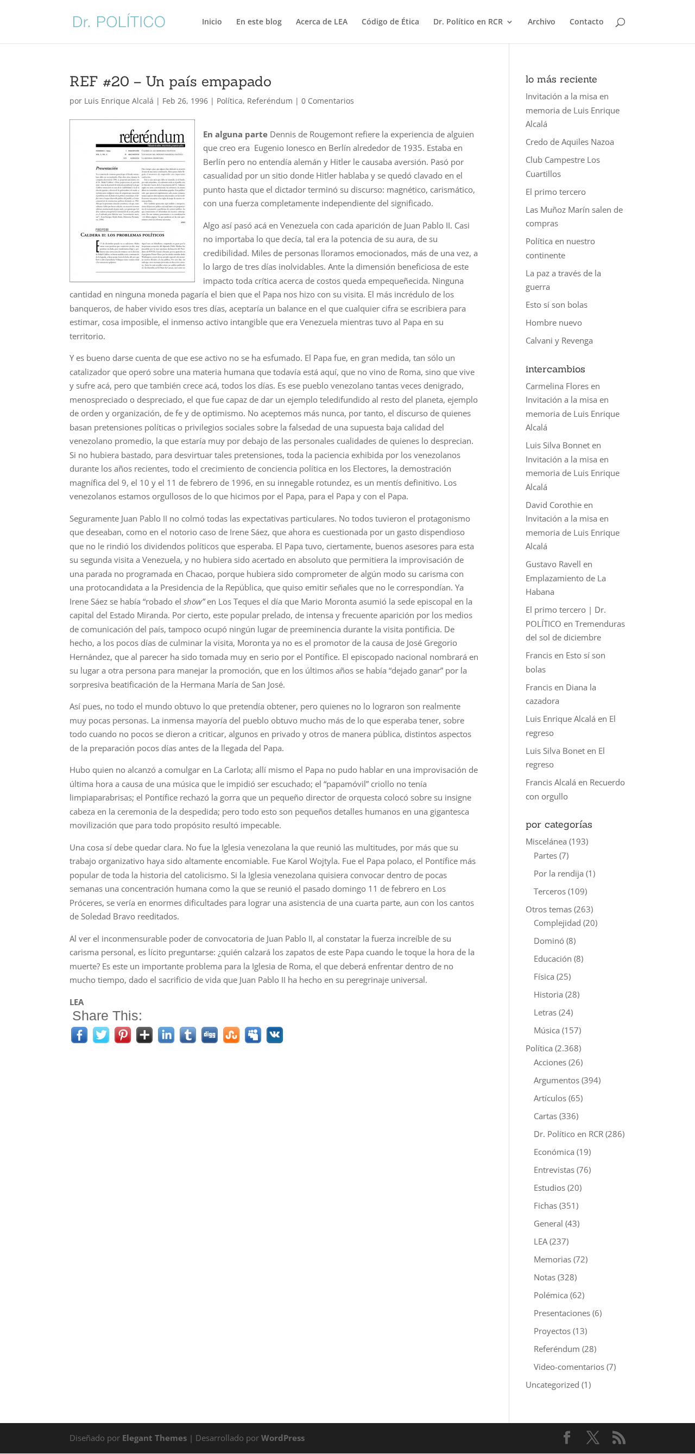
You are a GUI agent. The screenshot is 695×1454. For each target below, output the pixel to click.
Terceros (550, 891)
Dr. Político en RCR (468, 22)
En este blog (259, 22)
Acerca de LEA (322, 22)
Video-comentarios (569, 1366)
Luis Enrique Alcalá (119, 101)
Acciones (550, 1062)
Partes (545, 855)
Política (230, 101)
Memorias (552, 1259)
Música (547, 1030)
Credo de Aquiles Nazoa (570, 141)
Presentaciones (562, 1312)
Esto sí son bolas (556, 304)
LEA (540, 1241)
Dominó (549, 940)
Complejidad (557, 922)
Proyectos (552, 1330)
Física (544, 976)
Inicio (212, 22)
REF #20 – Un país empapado (170, 81)
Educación (553, 958)
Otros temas (549, 909)
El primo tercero (556, 191)
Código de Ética (390, 22)
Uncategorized (552, 1384)
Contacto (587, 22)
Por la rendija (559, 873)
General (548, 1223)
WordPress (283, 1437)
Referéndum (270, 101)
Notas (544, 1277)
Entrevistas (554, 1169)
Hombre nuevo (554, 322)
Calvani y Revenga (559, 340)
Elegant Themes (154, 1437)
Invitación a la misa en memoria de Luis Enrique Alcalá (573, 110)
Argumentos (556, 1080)
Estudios (549, 1187)
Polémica (551, 1295)
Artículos (550, 1098)
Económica (554, 1151)
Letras (545, 1012)
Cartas (545, 1115)
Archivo (541, 22)
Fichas (545, 1205)
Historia (548, 994)
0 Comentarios (327, 101)
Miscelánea (546, 841)
